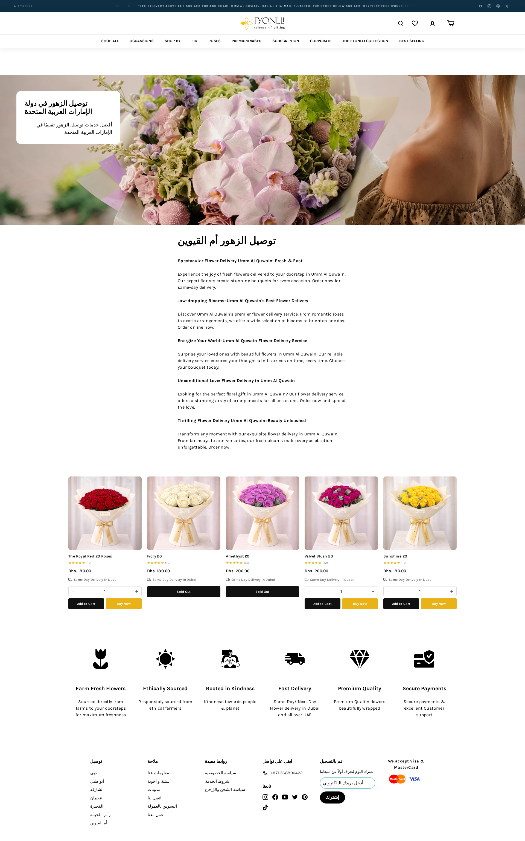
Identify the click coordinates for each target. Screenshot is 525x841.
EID (194, 41)
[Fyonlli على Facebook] (275, 797)
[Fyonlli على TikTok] (265, 807)
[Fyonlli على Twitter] (295, 797)
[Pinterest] (498, 6)
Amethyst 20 (237, 556)
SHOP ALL (110, 41)
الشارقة (97, 789)
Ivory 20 (154, 556)
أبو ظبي (97, 781)
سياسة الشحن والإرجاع (225, 789)
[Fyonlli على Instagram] (265, 797)
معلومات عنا (158, 772)
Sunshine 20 (395, 556)
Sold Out (184, 592)
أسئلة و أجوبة (159, 781)
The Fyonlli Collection (365, 41)
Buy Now (124, 604)
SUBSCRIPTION (285, 41)
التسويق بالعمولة (162, 806)
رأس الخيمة (100, 814)
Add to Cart (86, 604)
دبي (93, 772)
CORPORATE (320, 41)
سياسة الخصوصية (220, 772)
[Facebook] (480, 6)
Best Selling (411, 41)
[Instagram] (489, 6)
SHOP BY (172, 41)
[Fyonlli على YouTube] (285, 797)
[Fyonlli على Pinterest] (305, 797)
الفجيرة (96, 806)
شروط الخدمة (217, 781)
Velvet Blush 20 (319, 556)
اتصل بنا (154, 798)
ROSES (214, 41)
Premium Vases (246, 41)
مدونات (154, 789)
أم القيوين (98, 822)
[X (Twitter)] (507, 6)
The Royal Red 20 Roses (90, 556)
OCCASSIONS (142, 41)
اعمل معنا (156, 814)
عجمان (96, 798)
